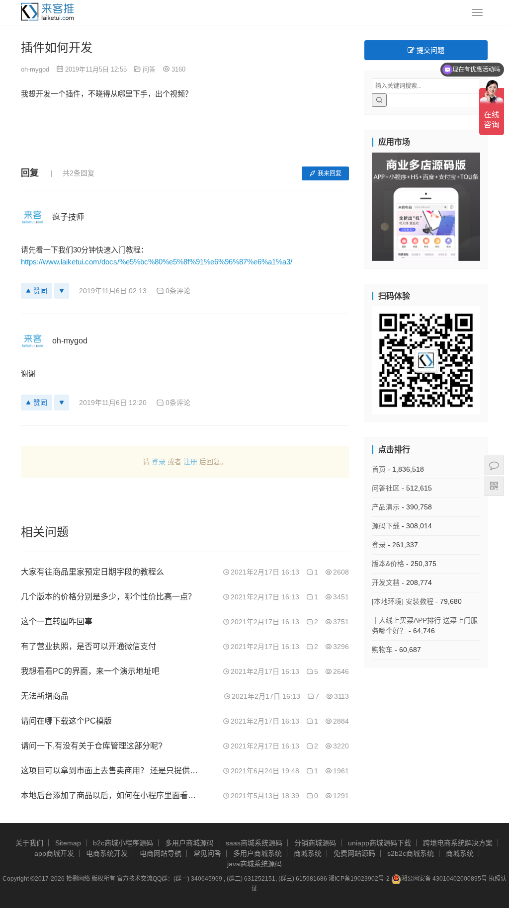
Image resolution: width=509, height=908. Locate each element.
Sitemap (68, 843)
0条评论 (178, 291)
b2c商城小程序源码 (123, 843)
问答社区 (386, 488)
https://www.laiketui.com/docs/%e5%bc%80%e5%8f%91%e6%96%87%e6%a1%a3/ (156, 261)
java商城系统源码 (254, 864)
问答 (149, 69)
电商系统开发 (107, 853)
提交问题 (429, 50)
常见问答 (207, 853)
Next (497, 204)
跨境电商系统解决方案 (458, 843)
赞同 (40, 291)
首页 (379, 469)
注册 (190, 462)
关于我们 (29, 843)
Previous (354, 204)
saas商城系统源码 (254, 843)
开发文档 (386, 582)
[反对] (61, 291)
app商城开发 (54, 853)
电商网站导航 (160, 853)
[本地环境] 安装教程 (402, 601)
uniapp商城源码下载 (379, 843)
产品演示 (386, 507)
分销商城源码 (315, 843)
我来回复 (329, 173)
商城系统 (308, 853)
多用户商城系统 (257, 853)
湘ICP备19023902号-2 (359, 878)
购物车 (382, 650)
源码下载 (386, 526)
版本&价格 (388, 564)
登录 (159, 462)
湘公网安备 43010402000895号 (444, 878)
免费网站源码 (354, 853)
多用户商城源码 (189, 843)
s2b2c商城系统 (410, 853)
